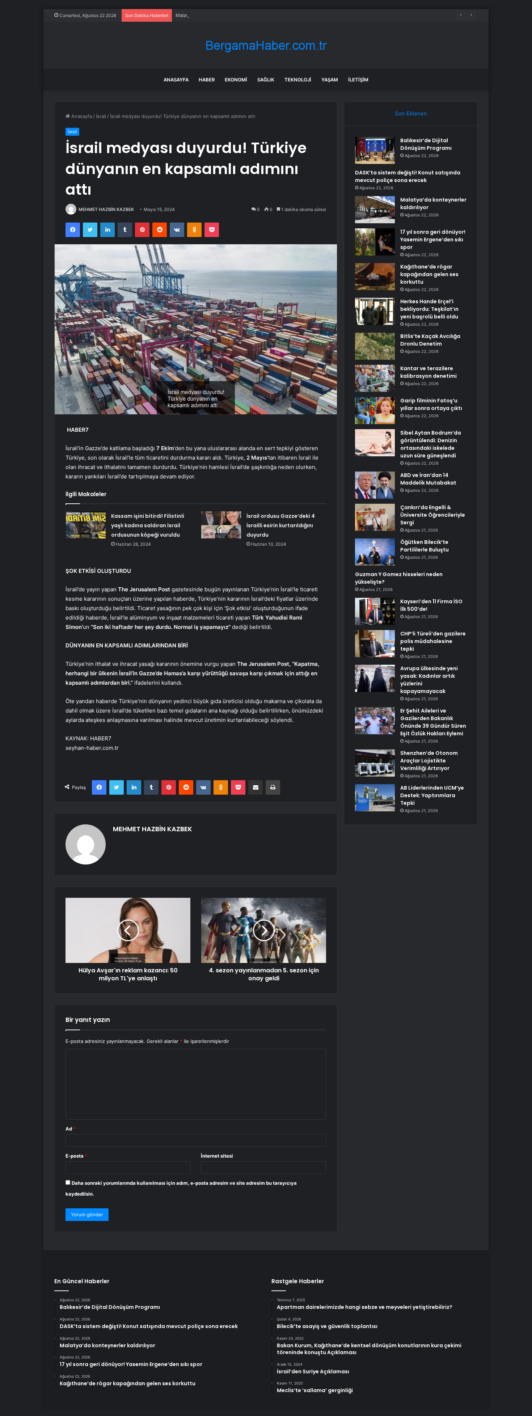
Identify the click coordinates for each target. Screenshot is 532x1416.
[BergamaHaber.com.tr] (266, 45)
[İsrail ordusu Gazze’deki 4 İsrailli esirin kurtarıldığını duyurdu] (221, 524)
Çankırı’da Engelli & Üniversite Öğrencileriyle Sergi (432, 515)
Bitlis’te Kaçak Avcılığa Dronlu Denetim (430, 340)
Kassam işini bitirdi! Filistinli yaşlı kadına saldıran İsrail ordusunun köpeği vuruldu (147, 525)
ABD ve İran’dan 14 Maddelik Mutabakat (428, 479)
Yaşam (329, 80)
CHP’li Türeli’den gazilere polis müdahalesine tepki (433, 641)
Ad (71, 1129)
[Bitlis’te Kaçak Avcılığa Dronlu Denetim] (375, 346)
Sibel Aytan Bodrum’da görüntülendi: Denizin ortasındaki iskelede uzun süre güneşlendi (430, 444)
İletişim (358, 80)
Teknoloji (297, 80)
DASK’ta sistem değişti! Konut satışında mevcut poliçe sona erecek (407, 176)
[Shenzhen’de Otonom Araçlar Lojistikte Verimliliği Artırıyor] (375, 763)
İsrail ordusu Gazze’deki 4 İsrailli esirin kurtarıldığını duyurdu (280, 525)
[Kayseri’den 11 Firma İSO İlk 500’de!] (375, 611)
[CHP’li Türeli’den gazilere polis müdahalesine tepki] (375, 643)
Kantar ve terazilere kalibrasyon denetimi (428, 372)
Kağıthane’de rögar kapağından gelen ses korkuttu (429, 274)
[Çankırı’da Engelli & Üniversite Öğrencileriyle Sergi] (375, 517)
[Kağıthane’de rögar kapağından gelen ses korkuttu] (375, 276)
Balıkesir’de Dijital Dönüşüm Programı (426, 144)
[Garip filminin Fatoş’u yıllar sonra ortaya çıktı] (375, 410)
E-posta (76, 1156)
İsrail (101, 116)
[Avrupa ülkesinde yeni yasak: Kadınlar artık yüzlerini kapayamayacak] (375, 678)
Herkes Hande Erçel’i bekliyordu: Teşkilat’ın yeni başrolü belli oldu (429, 309)
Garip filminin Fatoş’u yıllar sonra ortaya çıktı (431, 404)
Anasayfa (176, 80)
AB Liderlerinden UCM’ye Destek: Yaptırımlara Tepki (432, 795)
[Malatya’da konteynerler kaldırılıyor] (375, 209)
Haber (207, 80)
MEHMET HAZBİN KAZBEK (106, 209)
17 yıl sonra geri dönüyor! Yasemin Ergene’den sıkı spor (432, 239)
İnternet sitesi (217, 1156)
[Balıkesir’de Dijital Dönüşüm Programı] (375, 150)
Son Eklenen (411, 113)
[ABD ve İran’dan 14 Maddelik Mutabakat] (375, 485)
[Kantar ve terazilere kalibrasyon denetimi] (375, 378)
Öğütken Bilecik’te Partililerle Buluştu (424, 545)
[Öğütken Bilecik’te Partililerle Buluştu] (375, 552)
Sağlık (265, 80)
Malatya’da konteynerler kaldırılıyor (214, 15)
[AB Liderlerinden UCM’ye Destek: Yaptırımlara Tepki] (375, 797)
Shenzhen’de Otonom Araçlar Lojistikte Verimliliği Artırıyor (429, 760)
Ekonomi (236, 80)
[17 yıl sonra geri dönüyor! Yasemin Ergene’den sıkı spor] (375, 241)
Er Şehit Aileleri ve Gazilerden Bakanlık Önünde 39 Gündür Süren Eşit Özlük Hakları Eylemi (433, 722)
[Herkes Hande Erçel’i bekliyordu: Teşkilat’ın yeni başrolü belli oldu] (375, 311)
